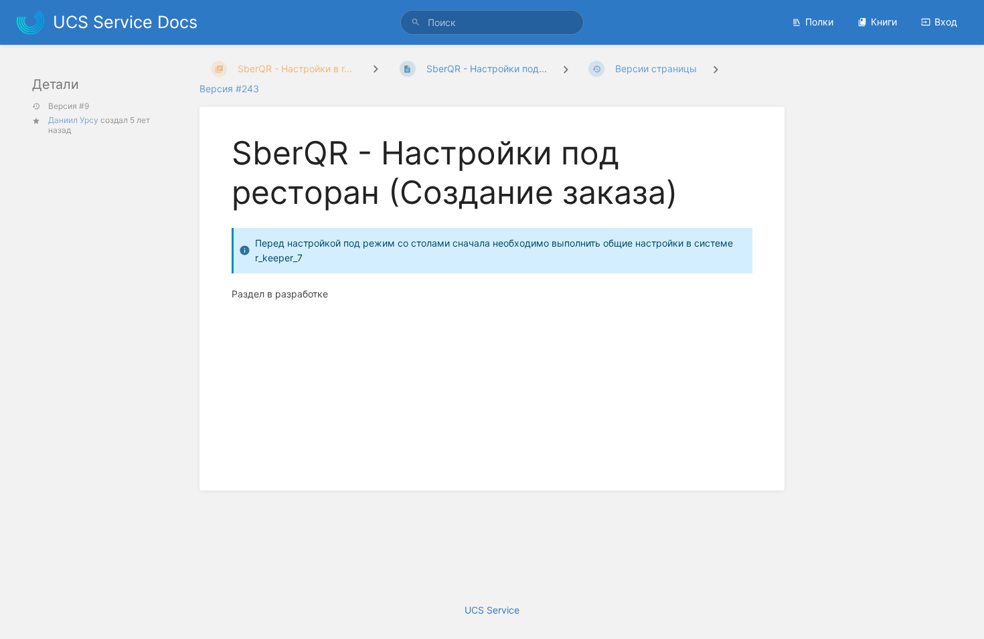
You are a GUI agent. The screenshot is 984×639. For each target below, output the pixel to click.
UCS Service (492, 610)
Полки (819, 21)
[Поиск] (415, 22)
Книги (884, 21)
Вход (945, 21)
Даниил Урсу (73, 120)
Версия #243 (229, 88)
